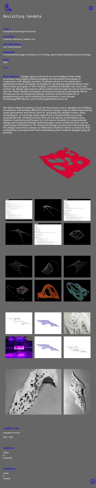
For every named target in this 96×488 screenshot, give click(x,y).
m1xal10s (6, 478)
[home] (8, 8)
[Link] (5, 67)
